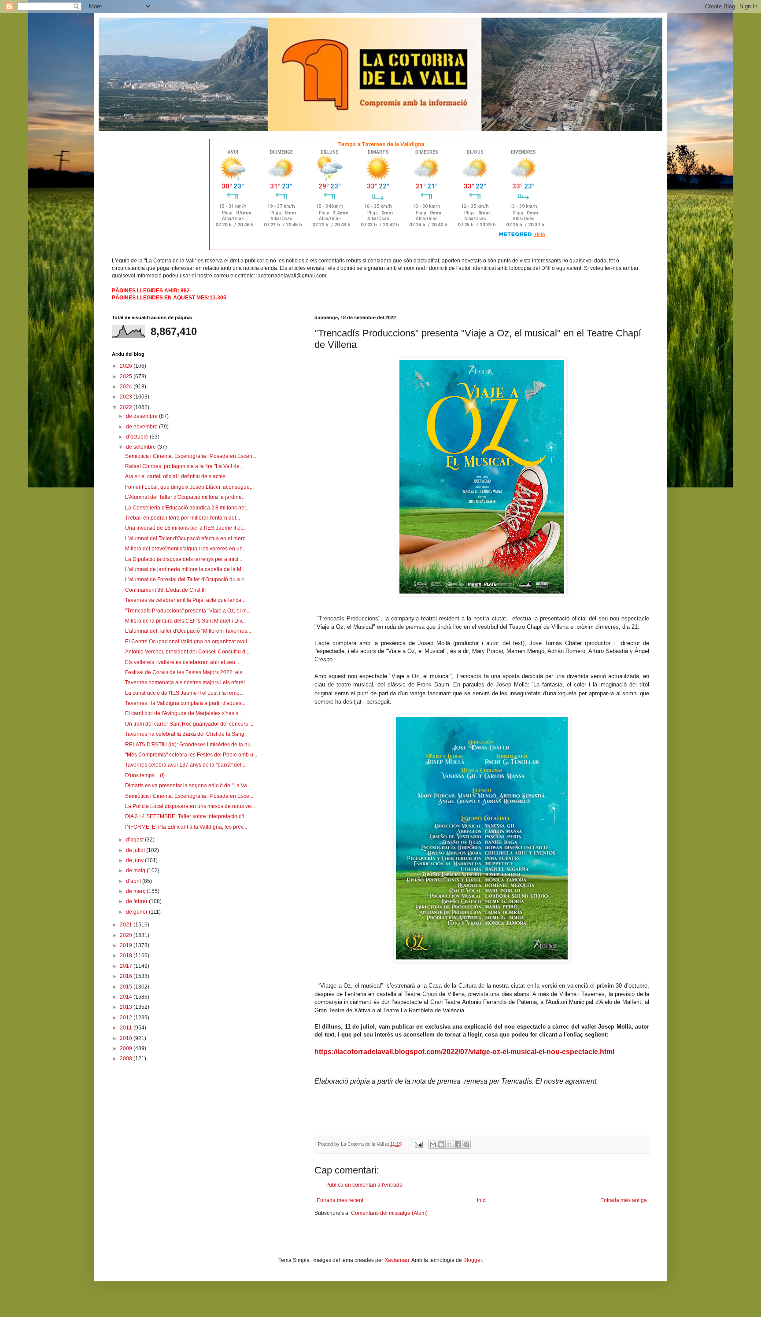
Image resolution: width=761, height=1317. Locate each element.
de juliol (136, 850)
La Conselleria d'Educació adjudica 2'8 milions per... (187, 508)
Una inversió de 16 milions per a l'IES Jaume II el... (185, 528)
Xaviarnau (396, 1260)
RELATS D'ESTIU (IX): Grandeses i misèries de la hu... (190, 745)
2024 (126, 387)
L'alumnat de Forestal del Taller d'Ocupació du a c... (186, 579)
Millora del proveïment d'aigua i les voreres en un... (186, 549)
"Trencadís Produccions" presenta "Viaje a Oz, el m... (188, 611)
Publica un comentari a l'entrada (364, 1185)
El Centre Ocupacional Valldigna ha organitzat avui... (188, 641)
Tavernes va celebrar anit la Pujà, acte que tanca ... (186, 600)
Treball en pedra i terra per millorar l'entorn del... (182, 518)
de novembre (142, 427)
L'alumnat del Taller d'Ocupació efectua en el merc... (187, 538)
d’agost (135, 840)
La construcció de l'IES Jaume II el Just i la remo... (184, 693)
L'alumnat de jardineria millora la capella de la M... (185, 569)
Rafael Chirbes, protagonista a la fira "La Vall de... (184, 466)
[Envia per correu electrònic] (433, 1144)
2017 (126, 966)
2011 (126, 1028)
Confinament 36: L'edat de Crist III (165, 590)
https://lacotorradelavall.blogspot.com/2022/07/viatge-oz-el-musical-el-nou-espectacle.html (464, 1051)
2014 (126, 997)
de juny (135, 860)
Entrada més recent (340, 1200)
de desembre (142, 416)
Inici (482, 1200)
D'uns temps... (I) (145, 775)
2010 (126, 1038)
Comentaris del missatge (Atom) (389, 1213)
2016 (126, 976)
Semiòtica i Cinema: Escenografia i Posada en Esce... (189, 796)
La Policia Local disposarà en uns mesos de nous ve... (190, 806)
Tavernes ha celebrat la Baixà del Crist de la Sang (184, 734)
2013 (126, 1007)
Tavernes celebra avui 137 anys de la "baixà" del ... (186, 765)
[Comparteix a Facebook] (458, 1144)
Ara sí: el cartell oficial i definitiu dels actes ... (178, 476)
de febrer (137, 901)
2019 (126, 945)
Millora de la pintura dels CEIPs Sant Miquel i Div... (185, 621)
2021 (126, 925)
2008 (126, 1058)
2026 (126, 366)
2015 (126, 987)
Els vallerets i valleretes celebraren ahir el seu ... (182, 662)
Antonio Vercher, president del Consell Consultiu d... (187, 652)
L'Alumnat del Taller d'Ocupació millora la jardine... (185, 497)
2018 (126, 955)
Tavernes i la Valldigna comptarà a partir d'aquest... (186, 703)
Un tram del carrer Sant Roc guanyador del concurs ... (189, 724)
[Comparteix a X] (449, 1144)
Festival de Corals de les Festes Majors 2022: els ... (186, 672)
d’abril (134, 881)
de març (136, 891)
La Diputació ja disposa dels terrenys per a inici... (183, 559)
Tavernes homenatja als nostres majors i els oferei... (187, 682)
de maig (136, 870)
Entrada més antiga (623, 1200)
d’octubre (138, 437)
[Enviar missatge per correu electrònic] (418, 1144)
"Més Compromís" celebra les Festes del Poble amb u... (191, 755)
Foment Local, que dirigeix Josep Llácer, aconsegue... (189, 487)
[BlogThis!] (441, 1144)
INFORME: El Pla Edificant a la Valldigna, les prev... (186, 827)
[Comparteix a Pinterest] (466, 1144)
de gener (137, 912)
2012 (126, 1017)
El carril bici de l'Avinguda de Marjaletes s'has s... (183, 713)
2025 (126, 376)
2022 (126, 407)
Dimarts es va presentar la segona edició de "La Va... (188, 785)
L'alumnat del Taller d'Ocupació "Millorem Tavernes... (188, 631)
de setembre (141, 447)
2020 (126, 935)
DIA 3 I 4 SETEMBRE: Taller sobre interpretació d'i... (186, 816)
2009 (126, 1048)
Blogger (472, 1260)
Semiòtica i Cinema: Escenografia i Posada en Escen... (190, 456)
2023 (126, 397)
